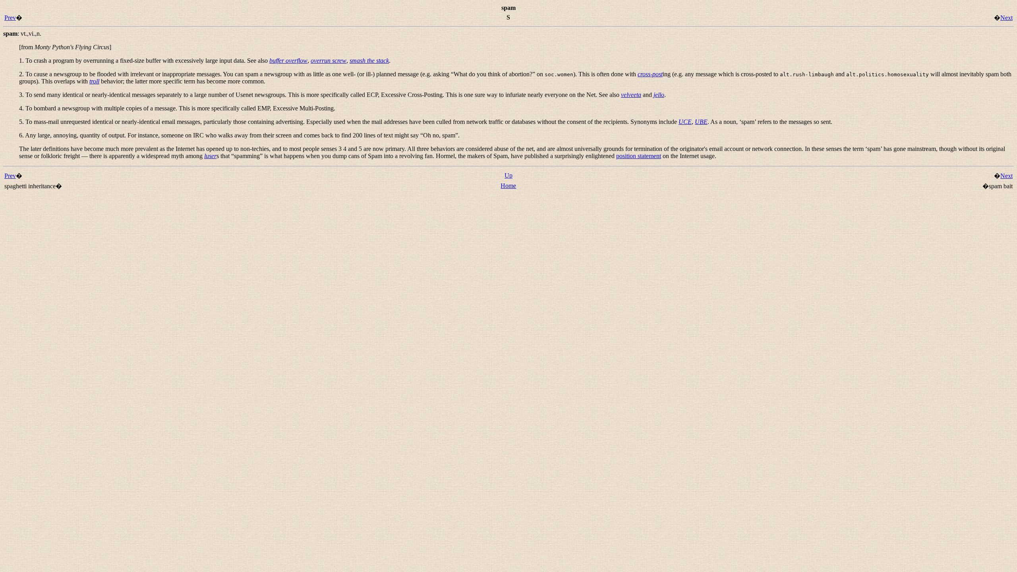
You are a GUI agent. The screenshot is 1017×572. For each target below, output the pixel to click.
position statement (638, 156)
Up (508, 175)
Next (1006, 17)
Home (508, 185)
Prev (10, 17)
